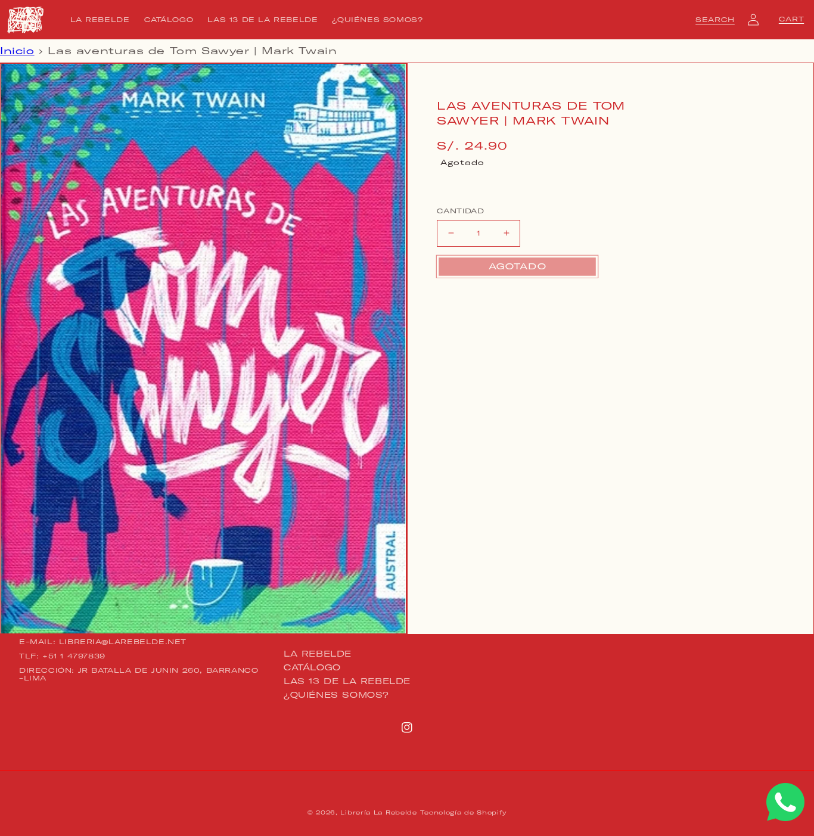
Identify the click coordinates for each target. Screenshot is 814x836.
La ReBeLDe (318, 654)
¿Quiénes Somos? (336, 695)
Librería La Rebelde (378, 812)
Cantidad (460, 211)
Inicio (17, 51)
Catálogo (312, 667)
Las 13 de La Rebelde (347, 681)
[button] (715, 20)
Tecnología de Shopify (463, 812)
